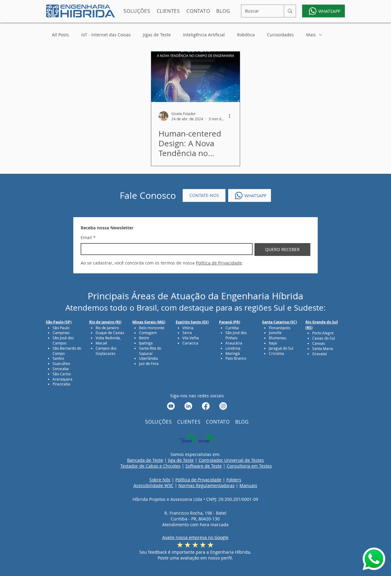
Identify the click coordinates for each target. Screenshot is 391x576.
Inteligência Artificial (204, 35)
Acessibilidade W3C (153, 485)
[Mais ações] (231, 116)
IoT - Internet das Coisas (106, 35)
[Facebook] (206, 406)
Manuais (248, 485)
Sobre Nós (159, 480)
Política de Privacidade (198, 480)
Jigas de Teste (157, 35)
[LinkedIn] (188, 406)
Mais (311, 35)
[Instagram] (223, 406)
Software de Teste (203, 466)
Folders (233, 480)
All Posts (60, 35)
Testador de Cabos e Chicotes (150, 466)
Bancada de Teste (145, 460)
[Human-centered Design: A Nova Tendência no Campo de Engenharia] (195, 77)
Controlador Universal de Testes (231, 460)
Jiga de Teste (181, 460)
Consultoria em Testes (249, 466)
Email (88, 237)
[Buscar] (290, 11)
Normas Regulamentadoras (206, 485)
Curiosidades (280, 35)
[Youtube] (171, 406)
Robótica (246, 35)
